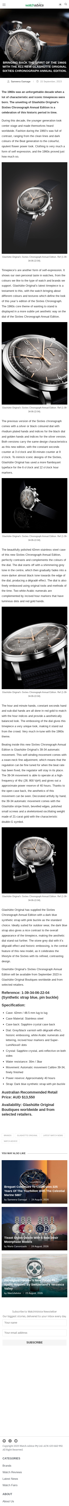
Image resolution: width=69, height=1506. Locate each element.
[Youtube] (16, 1441)
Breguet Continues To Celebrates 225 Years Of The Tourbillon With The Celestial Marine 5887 (34, 1191)
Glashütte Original (27, 1135)
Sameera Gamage (21, 81)
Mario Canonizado (17, 1246)
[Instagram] (10, 1441)
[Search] (65, 4)
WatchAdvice (14, 1293)
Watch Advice (10, 1141)
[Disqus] (34, 1392)
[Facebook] (4, 1441)
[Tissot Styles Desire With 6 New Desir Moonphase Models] (34, 1228)
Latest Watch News (53, 1135)
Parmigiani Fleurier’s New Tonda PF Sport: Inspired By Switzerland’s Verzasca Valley (34, 1284)
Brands (7, 1135)
